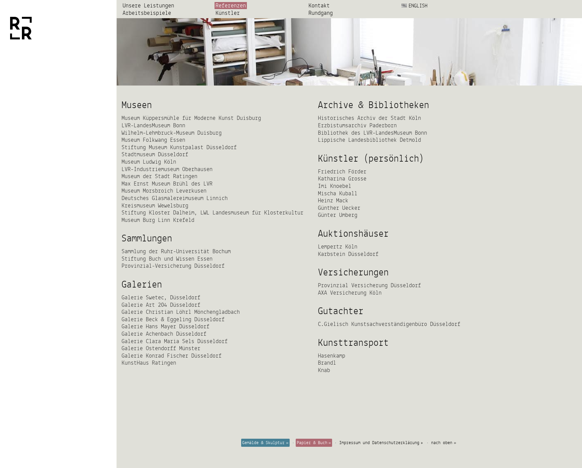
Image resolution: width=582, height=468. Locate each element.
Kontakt (319, 5)
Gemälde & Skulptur (263, 443)
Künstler (228, 12)
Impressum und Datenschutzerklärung (379, 443)
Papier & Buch (312, 443)
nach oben (441, 443)
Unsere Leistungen (148, 5)
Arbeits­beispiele (147, 12)
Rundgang (321, 12)
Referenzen (231, 5)
